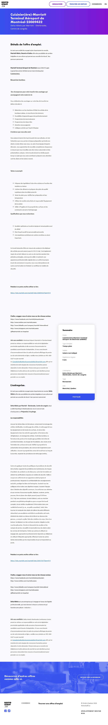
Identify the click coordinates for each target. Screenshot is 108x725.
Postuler (76, 397)
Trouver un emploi (78, 4)
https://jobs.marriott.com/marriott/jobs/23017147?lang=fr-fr (31, 561)
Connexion (97, 4)
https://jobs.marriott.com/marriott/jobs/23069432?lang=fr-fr (31, 293)
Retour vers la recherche (90, 677)
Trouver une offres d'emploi (50, 703)
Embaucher (57, 4)
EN (106, 4)
